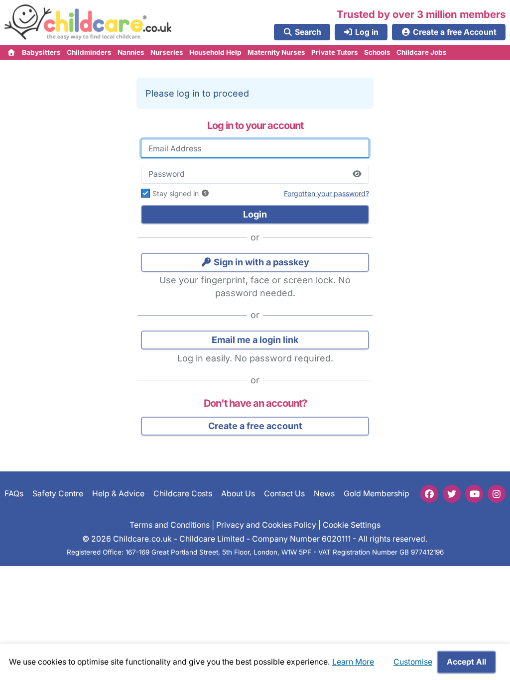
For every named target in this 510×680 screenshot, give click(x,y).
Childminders (89, 52)
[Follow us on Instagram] (497, 494)
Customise (412, 662)
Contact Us (284, 493)
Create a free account (255, 426)
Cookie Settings (352, 524)
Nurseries (166, 52)
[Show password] (357, 174)
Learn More (353, 662)
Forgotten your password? (326, 193)
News (324, 493)
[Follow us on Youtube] (474, 494)
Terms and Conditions (169, 524)
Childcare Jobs (421, 52)
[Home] (11, 52)
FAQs (13, 493)
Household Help (215, 52)
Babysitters (41, 52)
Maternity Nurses (276, 52)
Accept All (466, 662)
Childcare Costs (182, 493)
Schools (377, 52)
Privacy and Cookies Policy (266, 524)
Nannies (131, 52)
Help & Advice (118, 493)
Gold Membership (376, 493)
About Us (238, 493)
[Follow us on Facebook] (429, 494)
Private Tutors (334, 52)
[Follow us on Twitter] (452, 494)
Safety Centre (57, 493)
